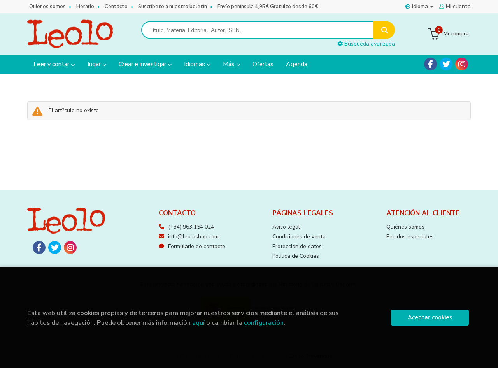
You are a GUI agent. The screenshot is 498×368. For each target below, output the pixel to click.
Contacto (116, 6)
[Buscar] (384, 30)
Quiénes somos (47, 6)
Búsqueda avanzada (369, 44)
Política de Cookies (295, 256)
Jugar (94, 64)
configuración (264, 322)
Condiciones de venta (299, 236)
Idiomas (195, 64)
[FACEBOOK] (430, 64)
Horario (85, 6)
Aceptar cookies (430, 317)
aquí (198, 322)
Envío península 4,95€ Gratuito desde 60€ (267, 6)
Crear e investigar (143, 64)
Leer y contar (52, 64)
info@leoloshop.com (193, 236)
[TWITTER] (446, 64)
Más (229, 64)
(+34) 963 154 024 (191, 227)
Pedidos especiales (410, 236)
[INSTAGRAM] (461, 64)
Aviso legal (286, 227)
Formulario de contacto (196, 246)
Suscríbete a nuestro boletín (172, 6)
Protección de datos (297, 246)
